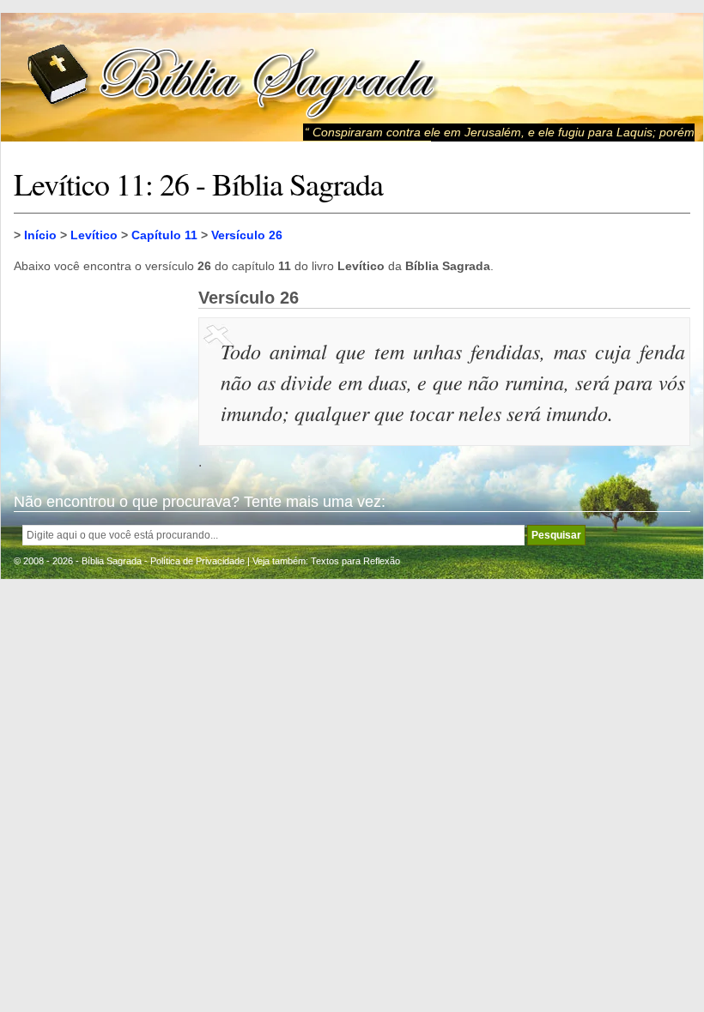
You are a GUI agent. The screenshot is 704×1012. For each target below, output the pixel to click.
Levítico (94, 235)
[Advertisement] (99, 374)
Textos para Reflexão (355, 561)
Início (40, 235)
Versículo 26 (246, 235)
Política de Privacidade (197, 561)
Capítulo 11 (164, 235)
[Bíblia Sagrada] (232, 77)
